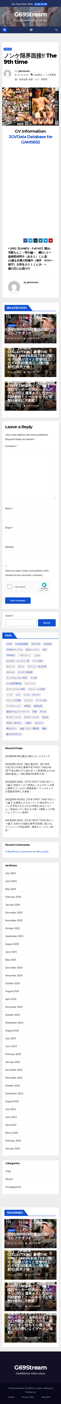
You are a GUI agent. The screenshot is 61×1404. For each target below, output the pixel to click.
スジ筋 (33, 678)
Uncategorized (13, 1187)
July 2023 (10, 1038)
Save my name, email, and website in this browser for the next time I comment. (27, 572)
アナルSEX (38, 661)
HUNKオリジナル (14, 649)
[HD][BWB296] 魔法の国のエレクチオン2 (29, 331)
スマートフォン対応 (15, 689)
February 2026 (13, 897)
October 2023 (12, 1015)
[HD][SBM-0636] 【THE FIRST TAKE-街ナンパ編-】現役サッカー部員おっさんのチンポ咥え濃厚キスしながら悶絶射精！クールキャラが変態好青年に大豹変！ (30, 391)
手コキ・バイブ (13, 717)
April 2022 (10, 1125)
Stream (8, 49)
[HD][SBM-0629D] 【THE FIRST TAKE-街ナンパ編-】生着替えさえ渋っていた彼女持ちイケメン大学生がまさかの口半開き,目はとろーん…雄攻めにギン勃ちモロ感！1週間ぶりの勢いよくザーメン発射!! (30, 806)
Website (9, 547)
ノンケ (9, 695)
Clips (8, 1171)
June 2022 (11, 1117)
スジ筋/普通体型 (13, 683)
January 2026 (12, 905)
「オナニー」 (24, 655)
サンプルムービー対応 (16, 678)
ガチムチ (10, 672)
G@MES (38, 75)
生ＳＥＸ (39, 723)
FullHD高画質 (21, 644)
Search (9, 615)
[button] (56, 29)
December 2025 (14, 912)
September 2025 (14, 936)
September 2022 (14, 1093)
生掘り (28, 723)
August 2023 (12, 1030)
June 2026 (11, 881)
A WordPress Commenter (18, 851)
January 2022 (12, 1148)
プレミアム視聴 (13, 700)
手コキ (43, 711)
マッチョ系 (41, 700)
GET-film (35, 644)
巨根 (35, 711)
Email (9, 527)
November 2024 (14, 975)
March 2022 (11, 1133)
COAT (9, 644)
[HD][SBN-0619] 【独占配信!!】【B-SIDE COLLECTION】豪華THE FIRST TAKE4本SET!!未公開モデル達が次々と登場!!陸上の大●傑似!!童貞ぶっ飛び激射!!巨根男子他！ (30, 355)
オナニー (10, 666)
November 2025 (14, 920)
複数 (44, 728)
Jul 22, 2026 (16, 1243)
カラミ (21, 666)
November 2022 (14, 1078)
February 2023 (13, 1054)
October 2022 (12, 1085)
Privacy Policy (28, 1397)
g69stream (24, 71)
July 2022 (10, 1109)
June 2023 (11, 1046)
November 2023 (14, 1007)
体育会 (27, 706)
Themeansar (30, 1392)
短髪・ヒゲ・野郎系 (38, 79)
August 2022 (12, 1101)
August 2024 (12, 991)
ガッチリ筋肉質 (25, 672)
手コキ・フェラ (31, 717)
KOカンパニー (32, 649)
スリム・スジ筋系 (36, 689)
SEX (45, 649)
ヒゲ (18, 695)
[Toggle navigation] (31, 30)
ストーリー (30, 683)
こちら (37, 655)
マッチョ (28, 700)
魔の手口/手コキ (13, 734)
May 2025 (10, 960)
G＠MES (48, 644)
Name (9, 508)
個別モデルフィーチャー (17, 711)
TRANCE (10, 655)
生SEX (45, 717)
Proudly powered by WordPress (22, 1388)
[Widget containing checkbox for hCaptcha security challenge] (27, 586)
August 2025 (12, 944)
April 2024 (10, 999)
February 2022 (13, 1140)
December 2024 (14, 967)
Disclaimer (46, 1397)
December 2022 (14, 1070)
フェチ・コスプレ (32, 695)
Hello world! (42, 851)
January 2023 (12, 1062)
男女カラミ (11, 728)
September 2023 (14, 1022)
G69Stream (30, 14)
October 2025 (12, 928)
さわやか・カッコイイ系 (17, 661)
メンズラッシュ (13, 706)
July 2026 (10, 873)
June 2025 (11, 952)
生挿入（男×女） (14, 723)
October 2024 (12, 983)
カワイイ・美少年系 (37, 666)
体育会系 (23, 79)
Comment (11, 446)
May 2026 (10, 889)
